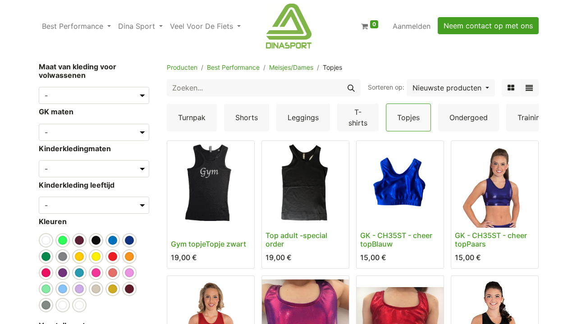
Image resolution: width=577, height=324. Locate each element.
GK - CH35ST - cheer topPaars (491, 239)
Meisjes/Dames (291, 67)
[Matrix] (511, 87)
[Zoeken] (351, 87)
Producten (182, 67)
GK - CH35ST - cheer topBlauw (396, 239)
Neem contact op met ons (488, 25)
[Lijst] (529, 87)
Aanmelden (411, 26)
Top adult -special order (296, 239)
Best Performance (233, 67)
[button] (451, 87)
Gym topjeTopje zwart (208, 243)
